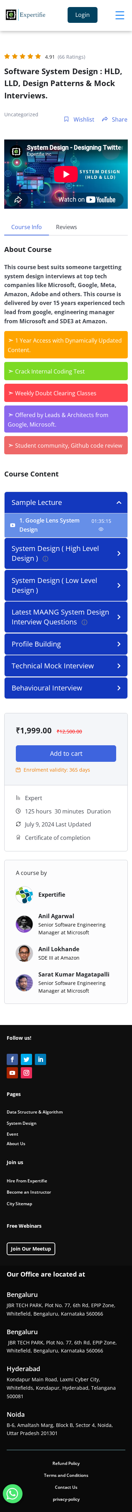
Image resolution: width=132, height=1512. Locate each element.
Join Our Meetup (31, 1248)
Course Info (26, 227)
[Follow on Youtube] (12, 1072)
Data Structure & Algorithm (35, 1112)
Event (12, 1134)
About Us (16, 1144)
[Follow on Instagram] (26, 1072)
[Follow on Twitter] (26, 1059)
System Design (22, 1123)
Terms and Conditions (66, 1475)
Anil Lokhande (58, 949)
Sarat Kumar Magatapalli (73, 974)
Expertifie (51, 894)
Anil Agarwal (56, 916)
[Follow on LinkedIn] (40, 1059)
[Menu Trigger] (120, 15)
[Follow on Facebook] (12, 1059)
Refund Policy (66, 1463)
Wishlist (83, 119)
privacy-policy (66, 1499)
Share (119, 119)
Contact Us (66, 1487)
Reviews (66, 227)
